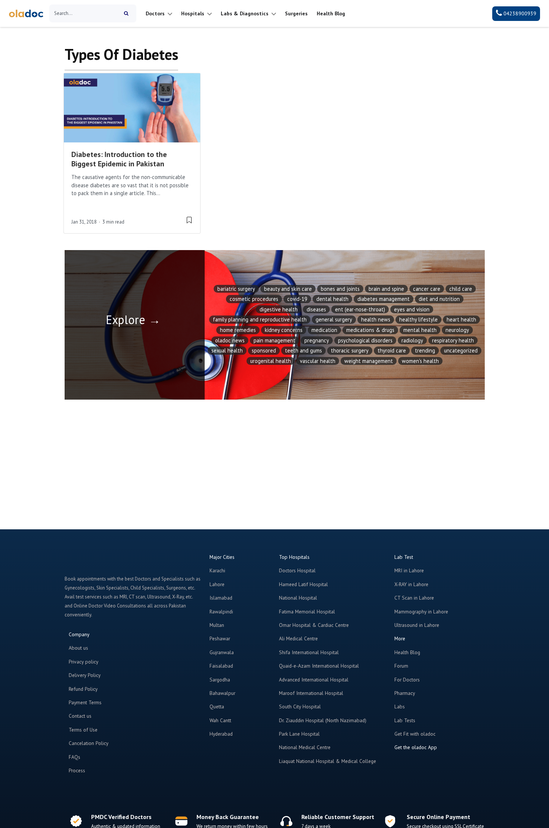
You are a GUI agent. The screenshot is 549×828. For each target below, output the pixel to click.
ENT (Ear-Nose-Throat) (360, 309)
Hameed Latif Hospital (303, 584)
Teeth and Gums (303, 350)
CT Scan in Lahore (414, 597)
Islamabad (221, 597)
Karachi (217, 570)
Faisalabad (221, 665)
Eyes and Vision (411, 309)
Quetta (217, 706)
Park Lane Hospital (299, 733)
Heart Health (461, 319)
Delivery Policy (84, 675)
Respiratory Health (453, 340)
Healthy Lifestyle (418, 319)
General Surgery (334, 319)
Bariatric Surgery (236, 288)
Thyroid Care (392, 350)
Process (77, 770)
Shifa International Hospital (309, 652)
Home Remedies (238, 329)
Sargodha (220, 679)
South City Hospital (300, 706)
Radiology (412, 340)
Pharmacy (404, 693)
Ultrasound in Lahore (416, 625)
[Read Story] (189, 219)
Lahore (217, 584)
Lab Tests (404, 720)
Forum (401, 665)
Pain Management (274, 340)
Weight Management (368, 360)
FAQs (74, 757)
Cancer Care (426, 288)
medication (324, 329)
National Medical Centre (305, 747)
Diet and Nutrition (439, 298)
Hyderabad (221, 733)
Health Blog (407, 652)
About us (78, 647)
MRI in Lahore (409, 570)
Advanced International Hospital (313, 679)
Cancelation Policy (88, 743)
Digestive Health (279, 309)
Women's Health (420, 360)
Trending (425, 350)
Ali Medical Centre (298, 638)
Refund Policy (83, 689)
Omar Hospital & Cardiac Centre (314, 625)
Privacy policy (83, 661)
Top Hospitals (294, 557)
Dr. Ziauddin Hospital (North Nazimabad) (322, 720)
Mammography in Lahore (421, 611)
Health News (375, 319)
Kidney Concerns (284, 329)
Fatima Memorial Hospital (307, 611)
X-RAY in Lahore (411, 584)
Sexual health (227, 350)
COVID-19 (297, 298)
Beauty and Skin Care (288, 288)
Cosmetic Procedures (254, 298)
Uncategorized (461, 350)
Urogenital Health (270, 360)
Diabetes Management (383, 298)
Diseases (316, 309)
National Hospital (298, 597)
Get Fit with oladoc (414, 733)
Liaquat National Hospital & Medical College (327, 761)
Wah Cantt (220, 720)
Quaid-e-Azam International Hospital (319, 665)
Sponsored (264, 350)
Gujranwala (222, 652)
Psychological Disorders (365, 340)
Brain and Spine (386, 288)
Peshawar (220, 638)
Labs (399, 706)
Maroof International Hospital (311, 693)
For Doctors (407, 679)
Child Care (460, 288)
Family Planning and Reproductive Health (260, 319)
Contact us (80, 715)
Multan (217, 625)
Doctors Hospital (297, 570)
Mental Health (420, 329)
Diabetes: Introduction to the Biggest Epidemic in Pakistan (119, 159)
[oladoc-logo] (26, 13)
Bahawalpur (222, 693)
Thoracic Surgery (350, 350)
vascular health (317, 360)
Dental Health (332, 298)
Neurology (457, 329)
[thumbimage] (132, 107)
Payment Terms (85, 702)
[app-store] (428, 768)
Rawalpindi (221, 611)
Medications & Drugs (370, 329)
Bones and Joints (340, 288)
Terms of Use (83, 729)
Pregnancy (316, 340)
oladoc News (230, 340)
